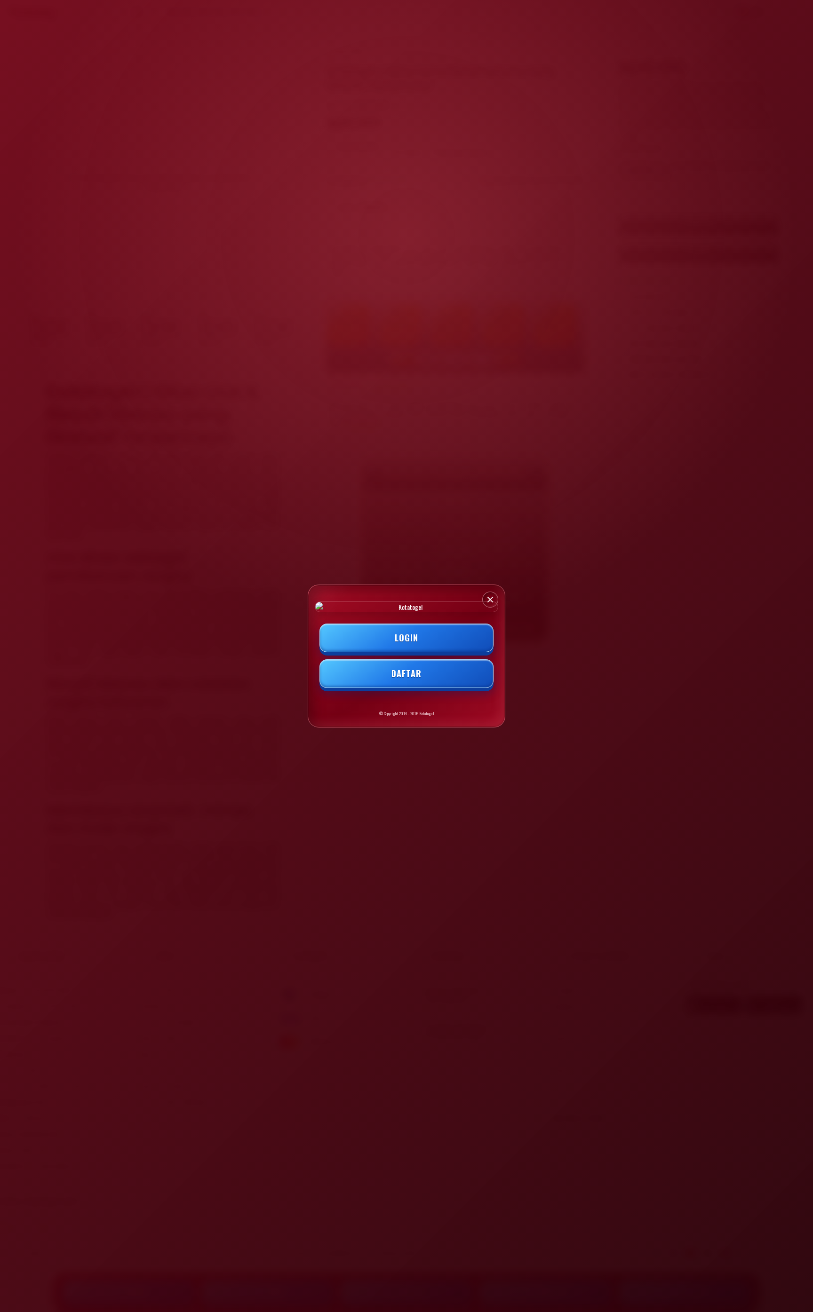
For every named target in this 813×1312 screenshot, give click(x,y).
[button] (490, 600)
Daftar (406, 673)
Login (406, 638)
